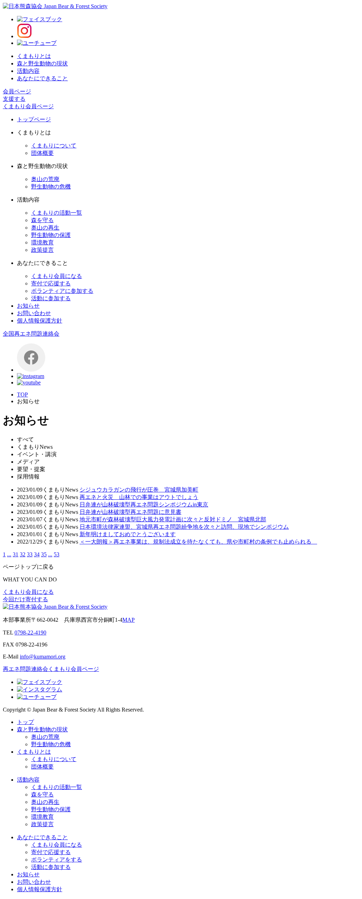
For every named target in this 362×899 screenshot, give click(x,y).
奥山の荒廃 (45, 179)
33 (30, 554)
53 (56, 554)
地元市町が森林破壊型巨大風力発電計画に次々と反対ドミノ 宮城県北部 (173, 519)
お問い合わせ (34, 313)
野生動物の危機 (51, 187)
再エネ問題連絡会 (25, 669)
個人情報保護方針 (39, 321)
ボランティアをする (56, 860)
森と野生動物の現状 (42, 63)
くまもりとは (34, 56)
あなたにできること (42, 78)
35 (44, 554)
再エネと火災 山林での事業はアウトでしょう (139, 497)
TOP (22, 395)
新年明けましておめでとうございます (128, 534)
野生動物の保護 (51, 235)
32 (22, 554)
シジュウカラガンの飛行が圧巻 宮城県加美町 (139, 490)
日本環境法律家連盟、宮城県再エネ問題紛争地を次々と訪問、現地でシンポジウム (184, 527)
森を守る (42, 220)
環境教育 (42, 242)
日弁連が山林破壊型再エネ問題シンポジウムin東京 (144, 504)
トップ (25, 722)
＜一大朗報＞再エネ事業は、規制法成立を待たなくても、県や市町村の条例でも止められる (198, 542)
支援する (14, 99)
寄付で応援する (51, 283)
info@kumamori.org (42, 657)
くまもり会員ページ (28, 106)
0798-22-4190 (30, 633)
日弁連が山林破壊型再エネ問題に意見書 (130, 512)
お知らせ (28, 306)
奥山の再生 (45, 228)
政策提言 (42, 250)
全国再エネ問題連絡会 (31, 334)
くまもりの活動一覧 (56, 213)
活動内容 (28, 71)
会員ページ (17, 91)
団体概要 (42, 153)
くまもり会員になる (56, 276)
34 (37, 554)
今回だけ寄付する (25, 599)
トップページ (34, 119)
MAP (128, 620)
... (9, 554)
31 (15, 554)
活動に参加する (51, 298)
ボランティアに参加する (62, 291)
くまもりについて (53, 146)
